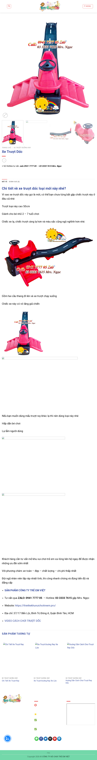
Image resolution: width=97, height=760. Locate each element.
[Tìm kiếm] (9, 6)
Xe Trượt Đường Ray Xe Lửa (45, 681)
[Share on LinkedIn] (59, 739)
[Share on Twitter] (46, 739)
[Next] (90, 68)
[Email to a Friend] (50, 739)
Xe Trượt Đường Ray (22, 148)
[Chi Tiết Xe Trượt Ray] (16, 659)
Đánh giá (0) (14, 182)
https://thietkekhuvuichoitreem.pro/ (35, 605)
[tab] (4, 181)
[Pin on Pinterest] (55, 739)
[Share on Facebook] (41, 739)
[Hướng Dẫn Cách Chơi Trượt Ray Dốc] (80, 659)
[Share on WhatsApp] (36, 739)
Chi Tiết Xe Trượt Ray (10, 681)
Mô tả (4, 182)
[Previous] (7, 68)
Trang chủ (6, 148)
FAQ (48, 753)
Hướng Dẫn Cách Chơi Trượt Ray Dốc (79, 681)
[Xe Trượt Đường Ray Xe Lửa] (48, 659)
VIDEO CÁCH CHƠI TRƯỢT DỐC (23, 620)
